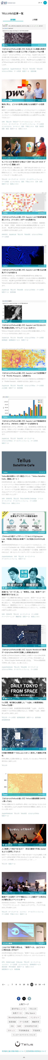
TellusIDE (32, 69)
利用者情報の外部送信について (36, 1051)
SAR (3, 122)
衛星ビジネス (23, 129)
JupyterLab (5, 69)
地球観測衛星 (21, 717)
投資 (36, 126)
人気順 (35, 20)
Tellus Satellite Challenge (28, 498)
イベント (4, 124)
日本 (36, 181)
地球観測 (4, 340)
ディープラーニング (8, 616)
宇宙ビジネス (30, 126)
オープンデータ (14, 124)
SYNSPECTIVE (31, 1026)
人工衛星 (4, 388)
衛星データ (25, 71)
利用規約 (5, 1051)
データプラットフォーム (27, 124)
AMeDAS (5, 234)
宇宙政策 (36, 1030)
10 (24, 984)
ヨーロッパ (16, 126)
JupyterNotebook (15, 69)
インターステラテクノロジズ (24, 1035)
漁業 (3, 129)
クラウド (22, 179)
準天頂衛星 (12, 967)
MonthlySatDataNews (18, 1017)
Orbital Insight (10, 962)
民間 (40, 181)
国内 (22, 126)
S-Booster (19, 962)
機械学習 (18, 616)
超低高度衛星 (6, 720)
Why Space (30, 1013)
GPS (3, 962)
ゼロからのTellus (7, 71)
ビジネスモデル (7, 126)
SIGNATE (9, 498)
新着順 (13, 20)
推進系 (41, 126)
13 (36, 984)
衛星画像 (33, 71)
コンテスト (23, 912)
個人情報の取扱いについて (17, 1051)
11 (28, 984)
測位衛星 (4, 967)
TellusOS (39, 69)
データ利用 (17, 71)
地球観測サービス (14, 340)
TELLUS (25, 69)
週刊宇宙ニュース (19, 1009)
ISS (12, 1026)
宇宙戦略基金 (24, 1030)
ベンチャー (35, 1017)
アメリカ (37, 122)
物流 (7, 129)
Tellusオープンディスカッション (23, 122)
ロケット (11, 1030)
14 (40, 984)
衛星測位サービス (7, 969)
